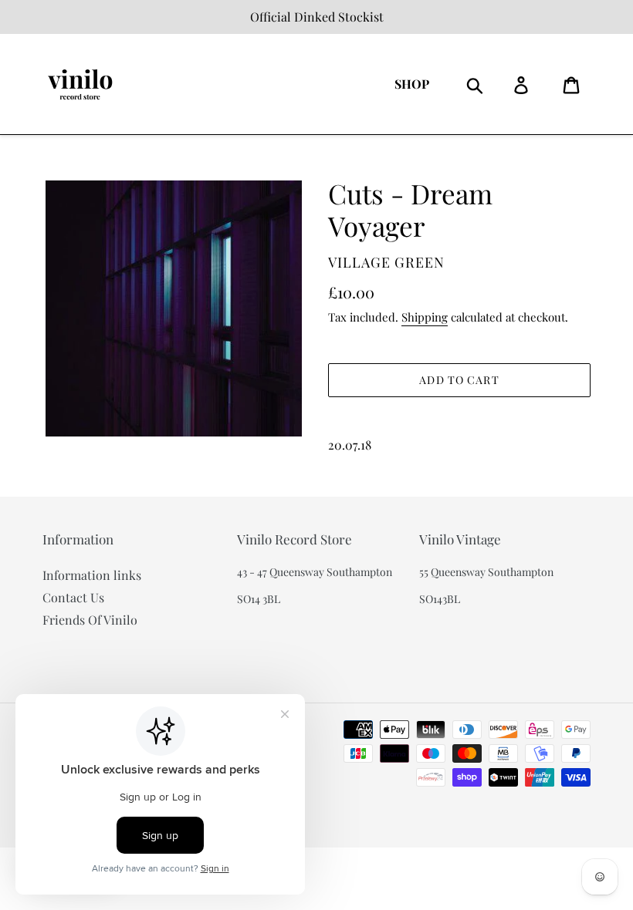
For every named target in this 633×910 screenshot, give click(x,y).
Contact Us (73, 597)
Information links (91, 575)
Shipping (424, 317)
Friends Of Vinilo (89, 620)
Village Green (386, 262)
